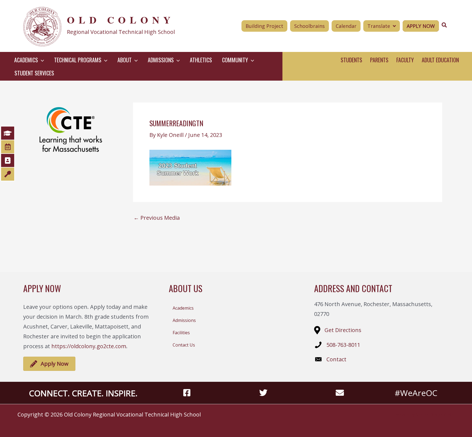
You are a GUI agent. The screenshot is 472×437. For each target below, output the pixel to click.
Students (351, 60)
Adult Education (440, 60)
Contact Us (184, 345)
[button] (41, 60)
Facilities (181, 333)
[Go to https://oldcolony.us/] (109, 25)
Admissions (184, 320)
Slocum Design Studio (435, 414)
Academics (183, 308)
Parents (379, 60)
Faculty (405, 60)
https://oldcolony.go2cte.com (88, 346)
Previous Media (157, 218)
